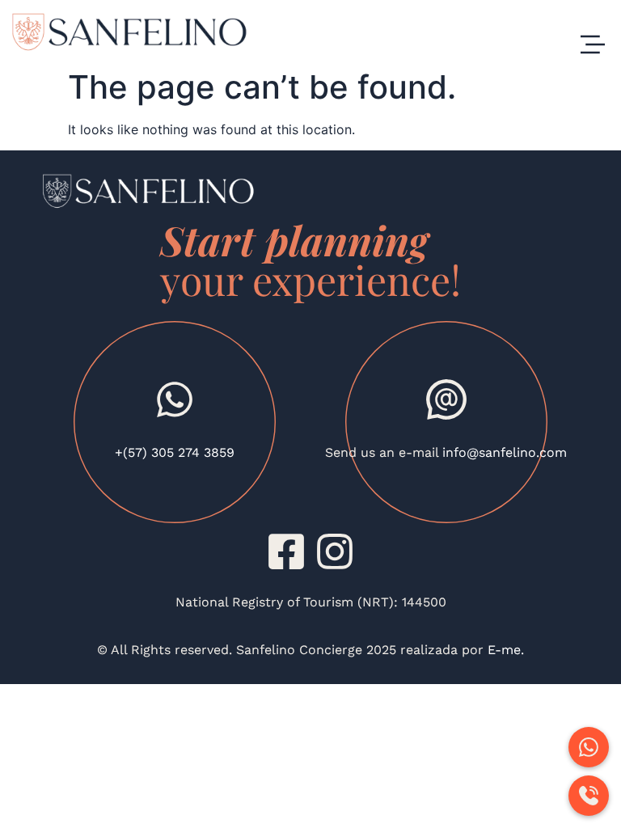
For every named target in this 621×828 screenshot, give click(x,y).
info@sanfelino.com (504, 452)
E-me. (504, 649)
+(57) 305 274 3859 (174, 452)
